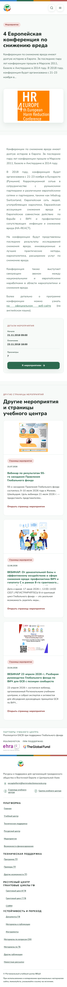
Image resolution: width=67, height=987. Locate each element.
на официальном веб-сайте (29, 306)
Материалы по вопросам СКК (18, 939)
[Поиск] (51, 7)
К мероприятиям (31, 365)
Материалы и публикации (18, 924)
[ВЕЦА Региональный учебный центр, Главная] (7, 8)
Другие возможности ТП (15, 874)
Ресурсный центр (12, 831)
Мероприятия (10, 838)
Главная (8, 808)
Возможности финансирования (19, 846)
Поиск (51, 7)
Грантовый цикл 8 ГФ (16, 890)
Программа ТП (11, 859)
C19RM (9, 906)
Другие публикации (13, 954)
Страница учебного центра (17, 791)
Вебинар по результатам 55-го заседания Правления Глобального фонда (26, 476)
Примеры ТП (10, 867)
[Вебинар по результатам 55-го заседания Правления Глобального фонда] (33, 437)
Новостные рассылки (14, 962)
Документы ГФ (13, 916)
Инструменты (12, 931)
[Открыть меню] (60, 7)
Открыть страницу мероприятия (26, 506)
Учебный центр (11, 816)
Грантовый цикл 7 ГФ (16, 898)
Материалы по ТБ (12, 947)
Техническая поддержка (15, 823)
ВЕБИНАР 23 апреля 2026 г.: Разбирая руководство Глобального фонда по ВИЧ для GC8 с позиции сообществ (33, 677)
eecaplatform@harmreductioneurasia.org (27, 783)
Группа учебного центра (50, 790)
